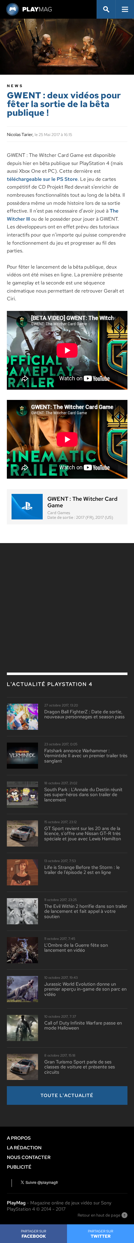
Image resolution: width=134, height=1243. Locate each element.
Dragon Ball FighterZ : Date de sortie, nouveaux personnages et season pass (84, 714)
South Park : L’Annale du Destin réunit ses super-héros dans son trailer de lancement (83, 795)
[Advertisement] (67, 594)
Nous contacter (28, 1157)
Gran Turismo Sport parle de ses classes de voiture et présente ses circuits (79, 1067)
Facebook (33, 1234)
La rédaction (24, 1148)
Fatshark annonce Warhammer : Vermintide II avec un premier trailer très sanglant (85, 756)
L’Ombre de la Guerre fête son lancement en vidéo (76, 948)
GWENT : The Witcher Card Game (82, 502)
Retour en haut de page (99, 1215)
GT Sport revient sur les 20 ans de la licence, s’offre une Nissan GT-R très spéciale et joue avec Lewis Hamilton (82, 834)
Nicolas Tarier (19, 134)
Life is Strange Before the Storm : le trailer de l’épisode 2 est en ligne (82, 870)
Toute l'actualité (67, 1095)
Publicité (19, 1167)
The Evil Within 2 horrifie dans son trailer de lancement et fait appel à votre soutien (85, 911)
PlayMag (16, 1203)
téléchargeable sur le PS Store (42, 179)
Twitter (100, 1234)
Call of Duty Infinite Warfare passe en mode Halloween (83, 1025)
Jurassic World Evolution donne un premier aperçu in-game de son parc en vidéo (85, 989)
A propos (19, 1138)
